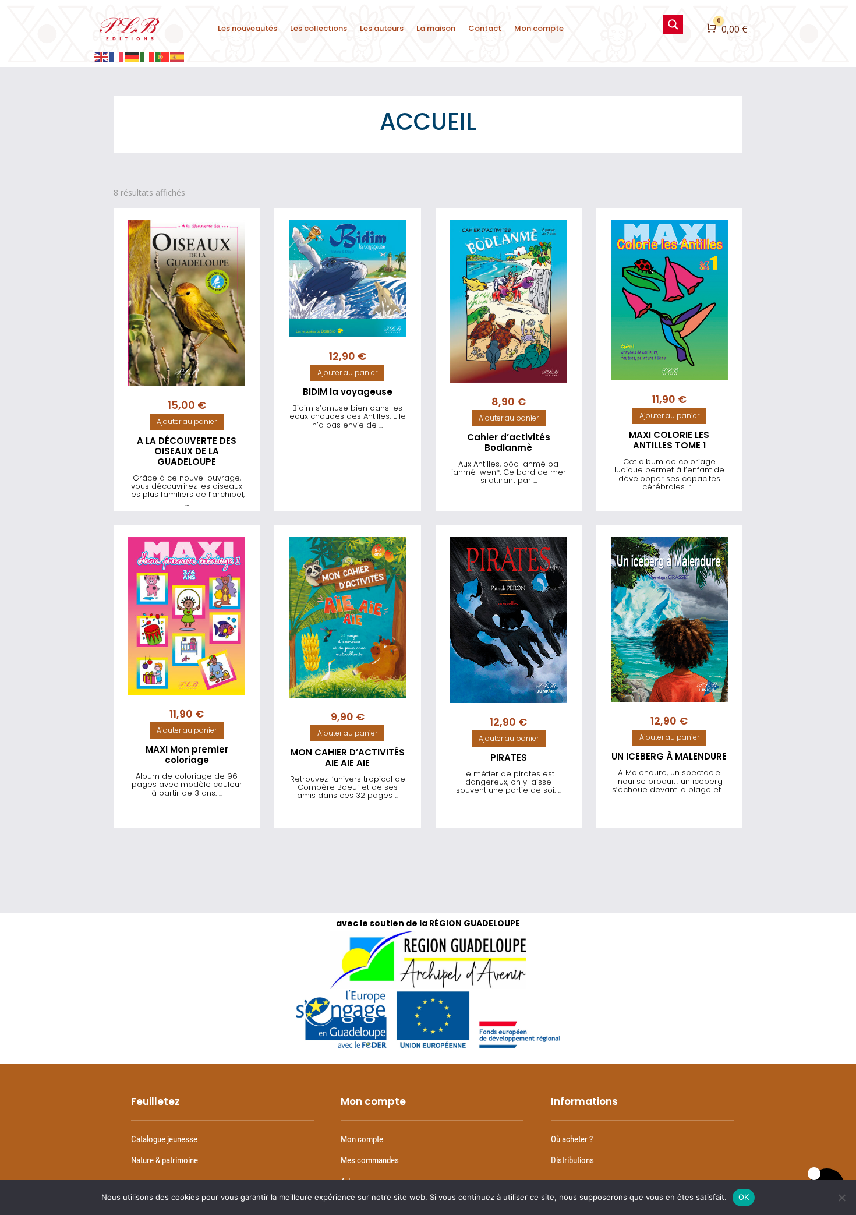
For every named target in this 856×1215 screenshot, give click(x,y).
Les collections (318, 28)
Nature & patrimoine (164, 1160)
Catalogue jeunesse (164, 1139)
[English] (101, 56)
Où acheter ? (572, 1139)
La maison (435, 28)
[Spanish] (177, 56)
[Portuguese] (162, 56)
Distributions (572, 1160)
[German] (132, 56)
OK (743, 1197)
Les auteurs (382, 28)
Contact (484, 28)
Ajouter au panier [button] (187, 421)
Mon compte (539, 28)
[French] (117, 56)
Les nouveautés (247, 28)
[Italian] (147, 56)
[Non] (841, 1197)
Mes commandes (370, 1160)
